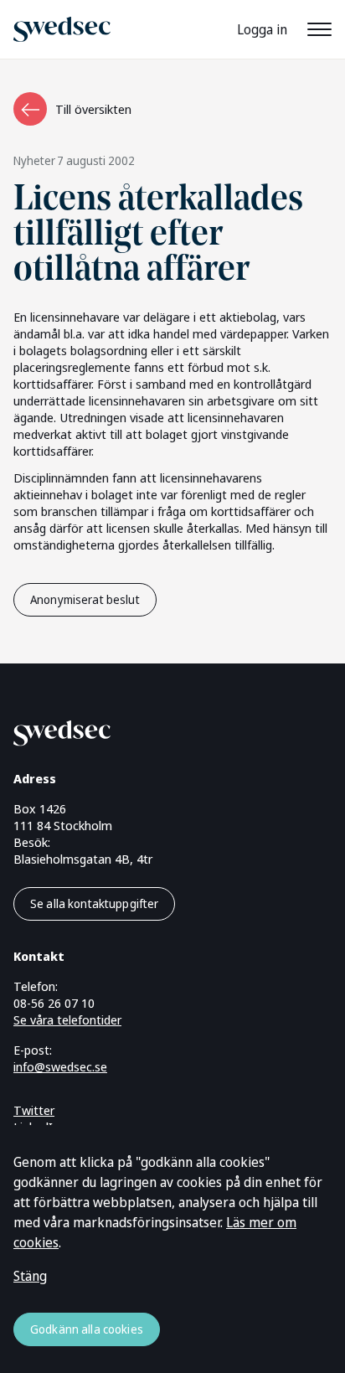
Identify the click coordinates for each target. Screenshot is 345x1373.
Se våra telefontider (67, 1019)
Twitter (33, 1110)
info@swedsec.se (60, 1066)
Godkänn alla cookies (86, 1329)
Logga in (262, 29)
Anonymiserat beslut (85, 599)
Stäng (30, 1276)
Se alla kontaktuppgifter (94, 903)
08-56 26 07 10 (54, 1002)
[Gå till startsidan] (152, 730)
